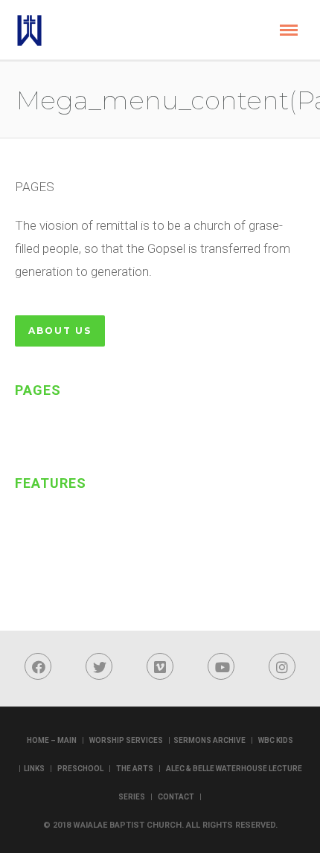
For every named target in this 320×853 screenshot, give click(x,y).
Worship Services (126, 740)
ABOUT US (60, 330)
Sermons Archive (209, 740)
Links (34, 769)
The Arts (134, 769)
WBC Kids (275, 740)
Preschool (80, 769)
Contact (176, 797)
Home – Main (52, 740)
